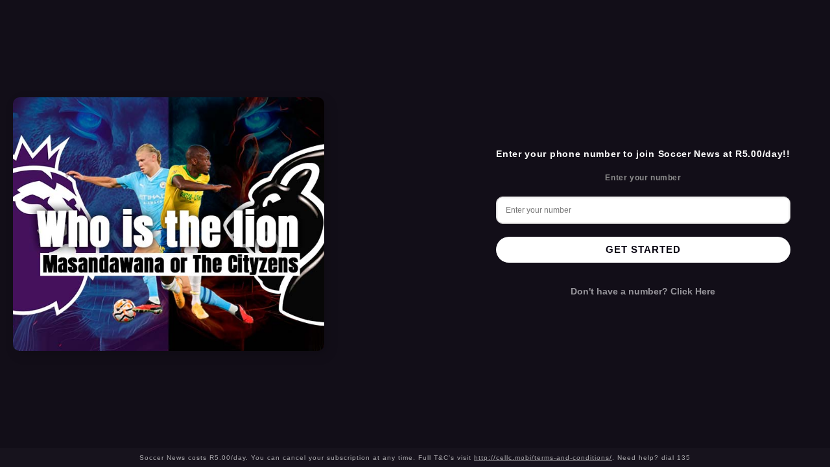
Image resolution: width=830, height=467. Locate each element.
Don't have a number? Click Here (643, 291)
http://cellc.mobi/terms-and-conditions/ (543, 457)
